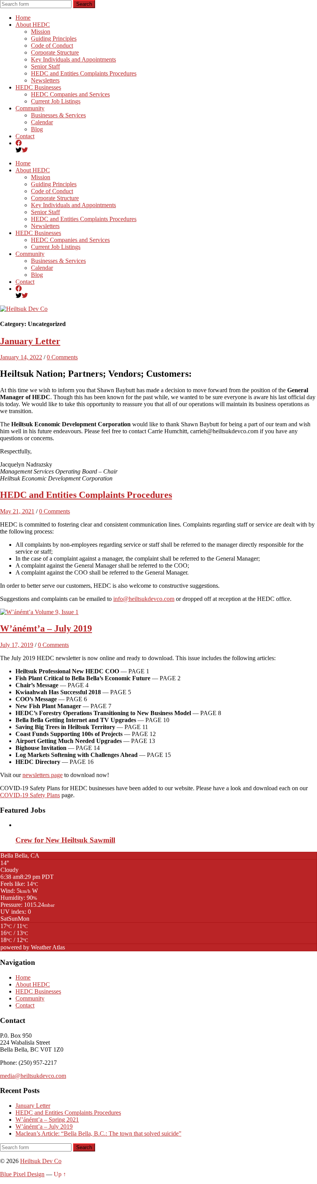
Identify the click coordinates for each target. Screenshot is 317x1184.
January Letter (30, 341)
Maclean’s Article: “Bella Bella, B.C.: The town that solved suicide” (98, 1133)
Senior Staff (45, 66)
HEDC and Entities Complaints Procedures (83, 73)
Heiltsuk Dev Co (40, 1161)
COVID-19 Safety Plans (30, 795)
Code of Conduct (52, 45)
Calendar (42, 122)
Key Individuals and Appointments (73, 59)
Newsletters (45, 80)
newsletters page (42, 775)
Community (29, 108)
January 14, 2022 (21, 357)
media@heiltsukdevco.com (33, 1075)
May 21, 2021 (17, 511)
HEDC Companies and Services (70, 94)
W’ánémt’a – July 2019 (46, 628)
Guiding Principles (54, 38)
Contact (24, 136)
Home (23, 17)
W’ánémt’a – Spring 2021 (47, 1119)
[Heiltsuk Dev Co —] (24, 308)
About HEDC (32, 24)
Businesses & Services (58, 115)
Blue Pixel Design (22, 1174)
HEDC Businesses (38, 87)
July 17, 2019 (16, 645)
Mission (40, 31)
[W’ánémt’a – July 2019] (39, 612)
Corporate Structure (55, 52)
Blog (37, 129)
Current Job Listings (55, 101)
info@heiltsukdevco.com (143, 598)
